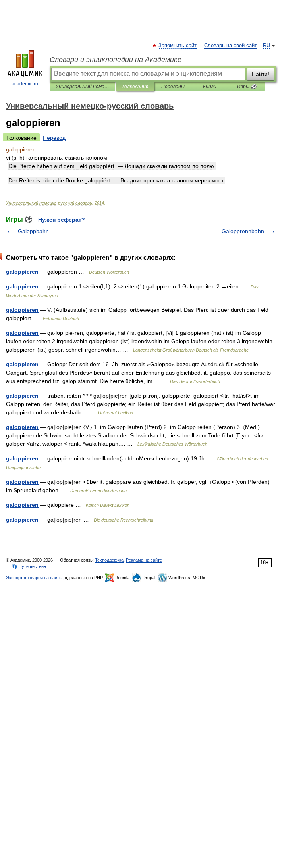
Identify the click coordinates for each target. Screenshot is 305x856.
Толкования (135, 86)
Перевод (54, 138)
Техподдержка (109, 560)
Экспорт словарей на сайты (34, 577)
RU (266, 45)
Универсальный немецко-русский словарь (82, 86)
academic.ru (25, 84)
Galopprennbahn (243, 231)
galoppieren (22, 272)
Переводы (173, 86)
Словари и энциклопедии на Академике (115, 60)
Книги (209, 86)
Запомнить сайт (178, 45)
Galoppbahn (33, 231)
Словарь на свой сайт (230, 45)
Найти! (260, 74)
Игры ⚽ (247, 86)
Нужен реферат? (61, 219)
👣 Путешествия (29, 566)
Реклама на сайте (144, 560)
